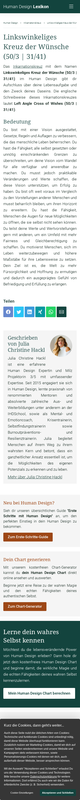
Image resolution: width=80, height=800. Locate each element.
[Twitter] (19, 312)
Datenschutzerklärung (43, 776)
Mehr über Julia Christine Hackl (35, 477)
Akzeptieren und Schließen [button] (58, 792)
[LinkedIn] (29, 312)
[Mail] (61, 312)
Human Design (26, 6)
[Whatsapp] (51, 312)
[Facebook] (8, 312)
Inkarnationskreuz (27, 66)
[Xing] (40, 312)
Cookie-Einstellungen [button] (21, 792)
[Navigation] (72, 7)
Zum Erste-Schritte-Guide (28, 537)
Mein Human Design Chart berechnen (39, 693)
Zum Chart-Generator (25, 606)
